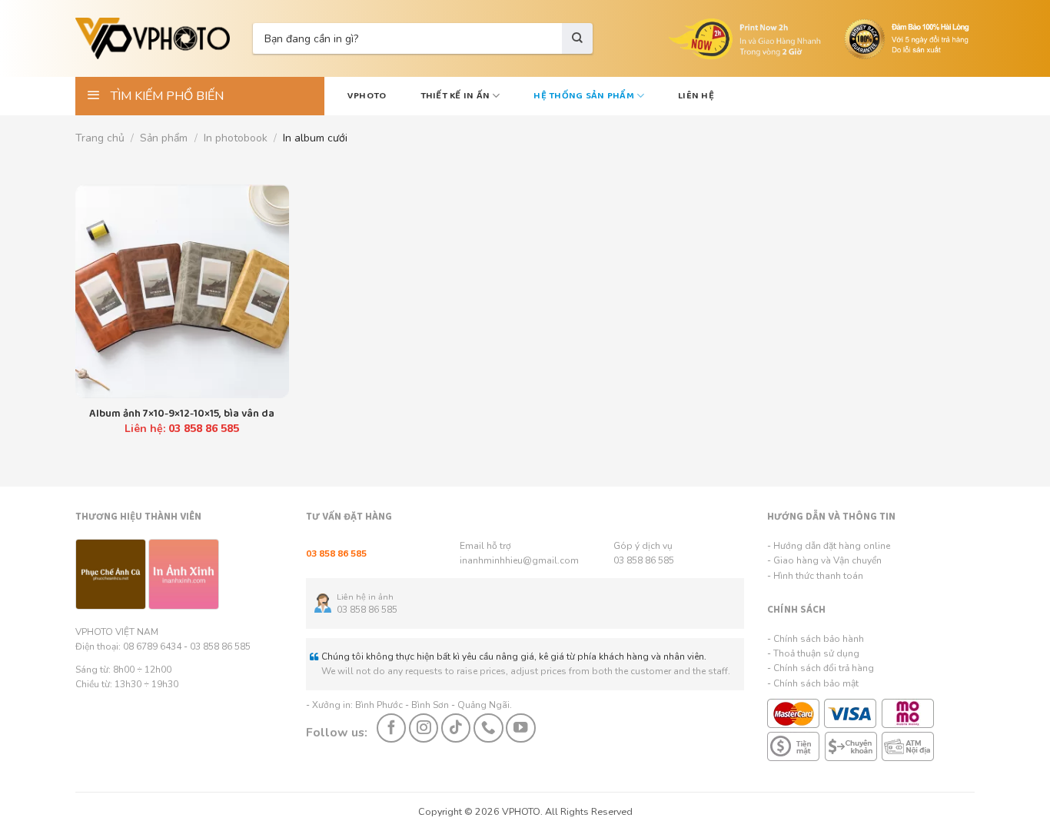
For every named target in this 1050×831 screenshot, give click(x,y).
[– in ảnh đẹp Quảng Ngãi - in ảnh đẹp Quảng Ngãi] (152, 38)
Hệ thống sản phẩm (583, 96)
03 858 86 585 (643, 560)
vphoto (367, 96)
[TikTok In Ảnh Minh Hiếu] (455, 728)
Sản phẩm (164, 138)
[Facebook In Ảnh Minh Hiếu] (391, 728)
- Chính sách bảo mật (813, 683)
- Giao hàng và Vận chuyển (824, 560)
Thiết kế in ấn (455, 96)
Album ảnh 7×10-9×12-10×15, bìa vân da (181, 413)
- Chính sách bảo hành (815, 639)
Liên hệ (696, 96)
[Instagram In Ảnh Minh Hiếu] (423, 728)
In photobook (235, 138)
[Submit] (577, 38)
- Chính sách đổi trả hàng (820, 668)
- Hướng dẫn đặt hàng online (828, 546)
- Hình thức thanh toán (815, 576)
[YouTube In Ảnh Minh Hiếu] (520, 728)
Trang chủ (100, 138)
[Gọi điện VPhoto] (488, 728)
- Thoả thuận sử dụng (813, 653)
